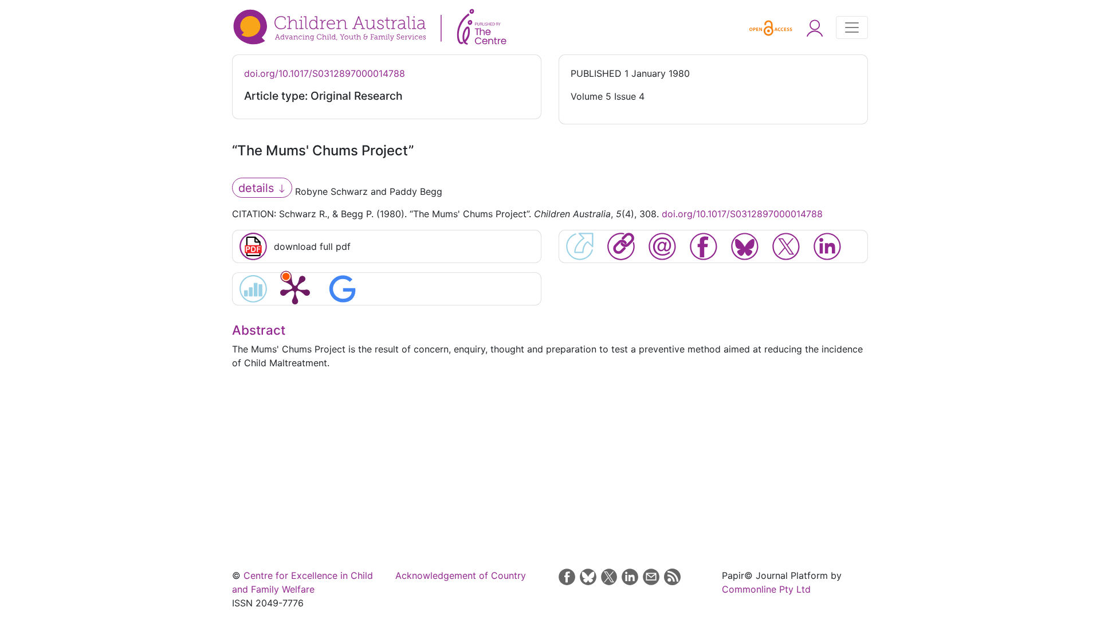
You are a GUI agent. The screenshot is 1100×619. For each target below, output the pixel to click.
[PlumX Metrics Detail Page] (295, 288)
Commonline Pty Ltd (766, 589)
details (257, 188)
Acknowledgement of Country (460, 575)
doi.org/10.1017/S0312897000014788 (324, 73)
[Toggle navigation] (852, 27)
